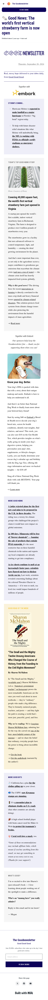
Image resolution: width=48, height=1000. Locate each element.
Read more (15, 323)
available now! (15, 682)
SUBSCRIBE (24, 9)
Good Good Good (16, 76)
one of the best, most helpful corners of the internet (23, 734)
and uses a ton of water (23, 272)
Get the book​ (16, 754)
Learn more (15, 489)
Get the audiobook (18, 758)
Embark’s (31, 417)
